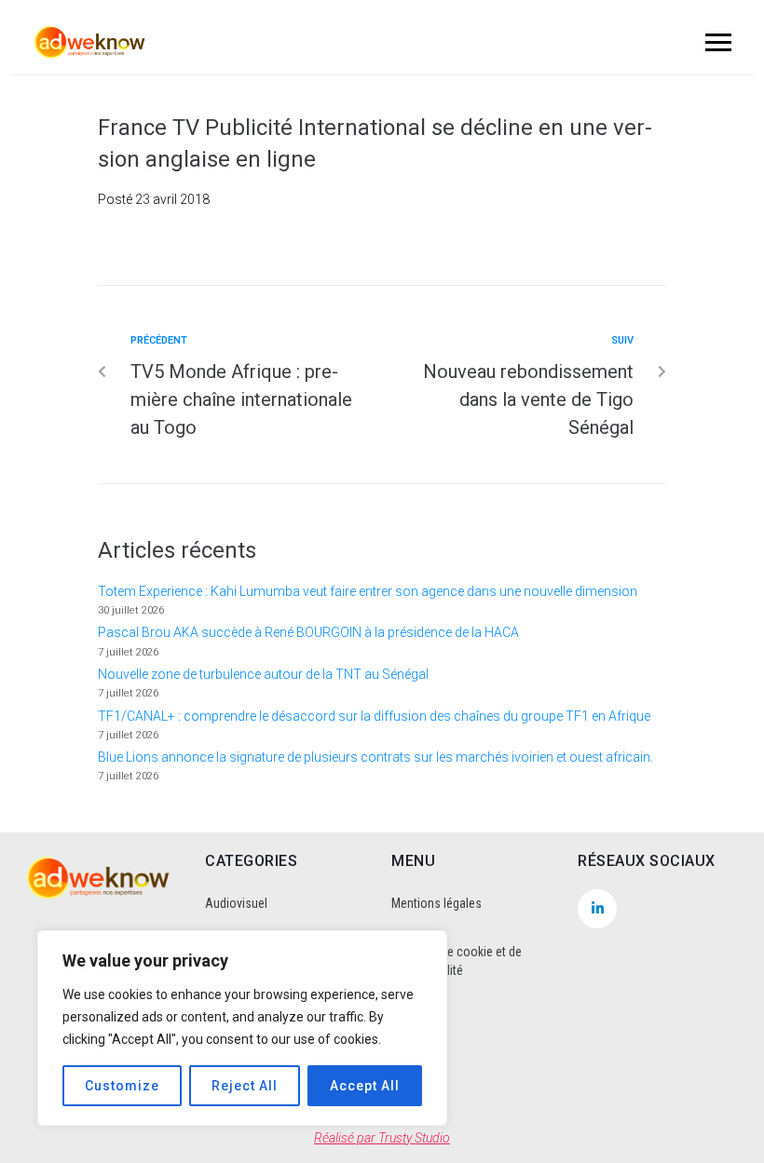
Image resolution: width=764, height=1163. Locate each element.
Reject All (244, 1085)
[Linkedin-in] (597, 908)
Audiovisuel (236, 903)
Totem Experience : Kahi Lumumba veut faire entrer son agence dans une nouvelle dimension (367, 591)
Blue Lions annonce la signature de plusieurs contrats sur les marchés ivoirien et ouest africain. (375, 757)
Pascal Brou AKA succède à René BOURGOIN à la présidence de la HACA (308, 632)
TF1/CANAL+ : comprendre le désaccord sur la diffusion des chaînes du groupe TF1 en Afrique (374, 716)
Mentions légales (436, 903)
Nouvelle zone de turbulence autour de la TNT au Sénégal (263, 674)
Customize (122, 1085)
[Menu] (715, 41)
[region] (242, 1028)
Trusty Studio (414, 1137)
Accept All (365, 1085)
